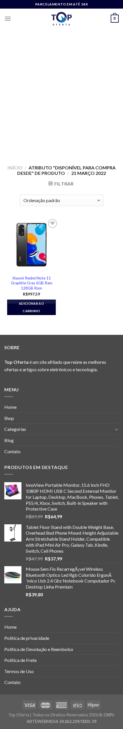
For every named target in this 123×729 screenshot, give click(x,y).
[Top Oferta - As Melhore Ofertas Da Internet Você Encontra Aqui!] (61, 19)
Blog (9, 440)
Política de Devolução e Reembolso (38, 649)
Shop (9, 418)
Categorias (15, 429)
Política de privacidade (26, 638)
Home (10, 407)
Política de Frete (20, 660)
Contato (12, 451)
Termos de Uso (19, 671)
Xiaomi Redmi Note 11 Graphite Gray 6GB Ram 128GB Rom (31, 283)
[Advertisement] (61, 93)
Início (14, 167)
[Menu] (7, 18)
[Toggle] (116, 429)
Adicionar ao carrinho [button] (31, 307)
